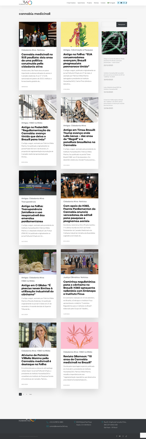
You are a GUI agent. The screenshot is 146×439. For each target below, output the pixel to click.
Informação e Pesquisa (82, 50)
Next (30, 394)
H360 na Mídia (35, 123)
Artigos (66, 50)
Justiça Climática (71, 277)
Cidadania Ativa (28, 50)
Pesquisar (121, 24)
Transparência (28, 202)
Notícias (41, 50)
